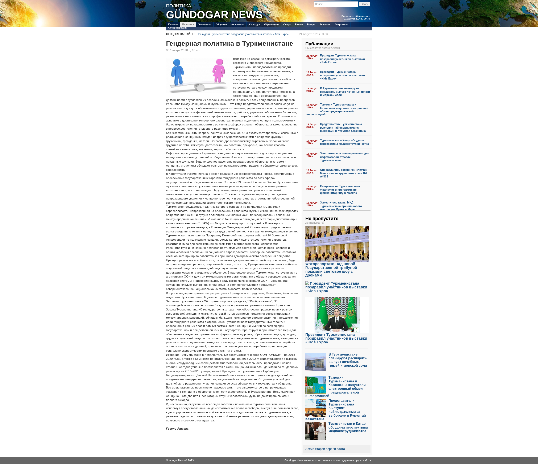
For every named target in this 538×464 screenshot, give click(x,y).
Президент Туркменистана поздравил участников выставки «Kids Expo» (263, 34)
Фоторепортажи (177, 27)
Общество (221, 24)
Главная (173, 24)
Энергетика (341, 24)
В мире (311, 24)
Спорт (287, 24)
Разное (299, 24)
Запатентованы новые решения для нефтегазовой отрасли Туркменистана (344, 157)
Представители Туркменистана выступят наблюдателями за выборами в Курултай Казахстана (343, 127)
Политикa (188, 24)
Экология (325, 24)
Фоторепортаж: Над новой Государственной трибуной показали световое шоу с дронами (331, 269)
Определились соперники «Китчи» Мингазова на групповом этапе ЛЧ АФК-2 (343, 173)
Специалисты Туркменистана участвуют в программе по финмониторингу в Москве (340, 189)
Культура (254, 24)
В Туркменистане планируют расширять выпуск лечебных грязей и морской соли (345, 91)
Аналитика (237, 24)
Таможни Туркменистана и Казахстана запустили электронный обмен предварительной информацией (337, 109)
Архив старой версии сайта (325, 449)
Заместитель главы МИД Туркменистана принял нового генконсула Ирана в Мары (341, 206)
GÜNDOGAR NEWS (214, 15)
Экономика (204, 24)
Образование (271, 24)
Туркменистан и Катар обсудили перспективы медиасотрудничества (344, 142)
